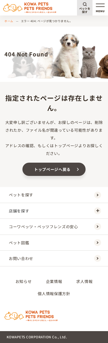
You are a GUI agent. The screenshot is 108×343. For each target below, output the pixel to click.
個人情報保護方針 (54, 293)
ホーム (8, 21)
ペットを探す (84, 10)
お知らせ (24, 281)
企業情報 (54, 281)
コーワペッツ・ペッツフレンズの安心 (43, 226)
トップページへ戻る (52, 169)
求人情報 (84, 281)
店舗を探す (19, 211)
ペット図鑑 (19, 242)
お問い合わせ (21, 258)
